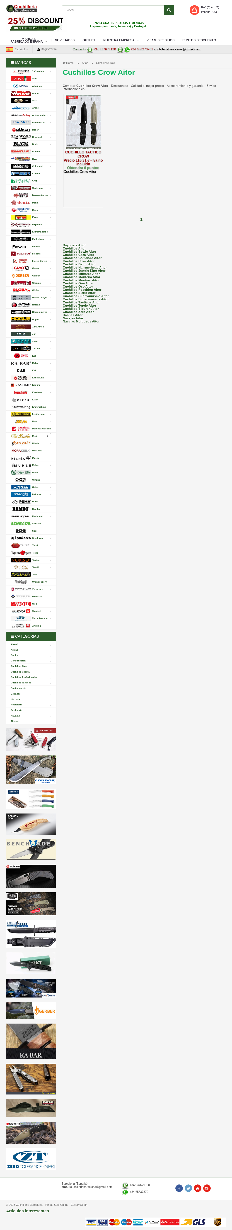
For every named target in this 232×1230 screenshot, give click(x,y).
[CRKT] (31, 963)
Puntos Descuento (199, 40)
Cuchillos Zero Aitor (78, 312)
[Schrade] (31, 1108)
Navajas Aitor (73, 318)
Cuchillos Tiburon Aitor (81, 308)
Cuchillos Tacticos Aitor (81, 302)
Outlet (88, 40)
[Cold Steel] (31, 934)
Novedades (65, 40)
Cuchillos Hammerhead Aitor (85, 267)
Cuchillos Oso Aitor (78, 286)
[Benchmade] (31, 849)
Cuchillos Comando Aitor (82, 258)
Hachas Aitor (72, 315)
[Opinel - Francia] (31, 799)
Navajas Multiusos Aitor (81, 321)
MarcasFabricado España (26, 40)
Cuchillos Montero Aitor (81, 280)
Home (70, 63)
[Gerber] (31, 1010)
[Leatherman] (31, 1079)
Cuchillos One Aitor (78, 283)
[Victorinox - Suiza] (31, 739)
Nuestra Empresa (119, 40)
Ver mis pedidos (160, 40)
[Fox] (31, 988)
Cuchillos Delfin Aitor (79, 264)
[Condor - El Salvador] (31, 769)
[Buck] (31, 903)
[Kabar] (31, 1041)
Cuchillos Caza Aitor (78, 255)
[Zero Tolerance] (31, 1159)
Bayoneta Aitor (74, 245)
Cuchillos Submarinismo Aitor (86, 296)
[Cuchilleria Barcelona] (21, 8)
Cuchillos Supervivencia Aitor (86, 299)
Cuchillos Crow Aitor (78, 261)
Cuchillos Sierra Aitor (79, 293)
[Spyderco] (31, 1133)
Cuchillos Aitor (74, 248)
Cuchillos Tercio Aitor (79, 305)
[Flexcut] (31, 824)
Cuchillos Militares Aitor (81, 274)
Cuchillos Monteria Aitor (81, 277)
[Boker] (31, 876)
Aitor (85, 63)
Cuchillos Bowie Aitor (79, 251)
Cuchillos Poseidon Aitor (82, 289)
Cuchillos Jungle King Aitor (84, 270)
